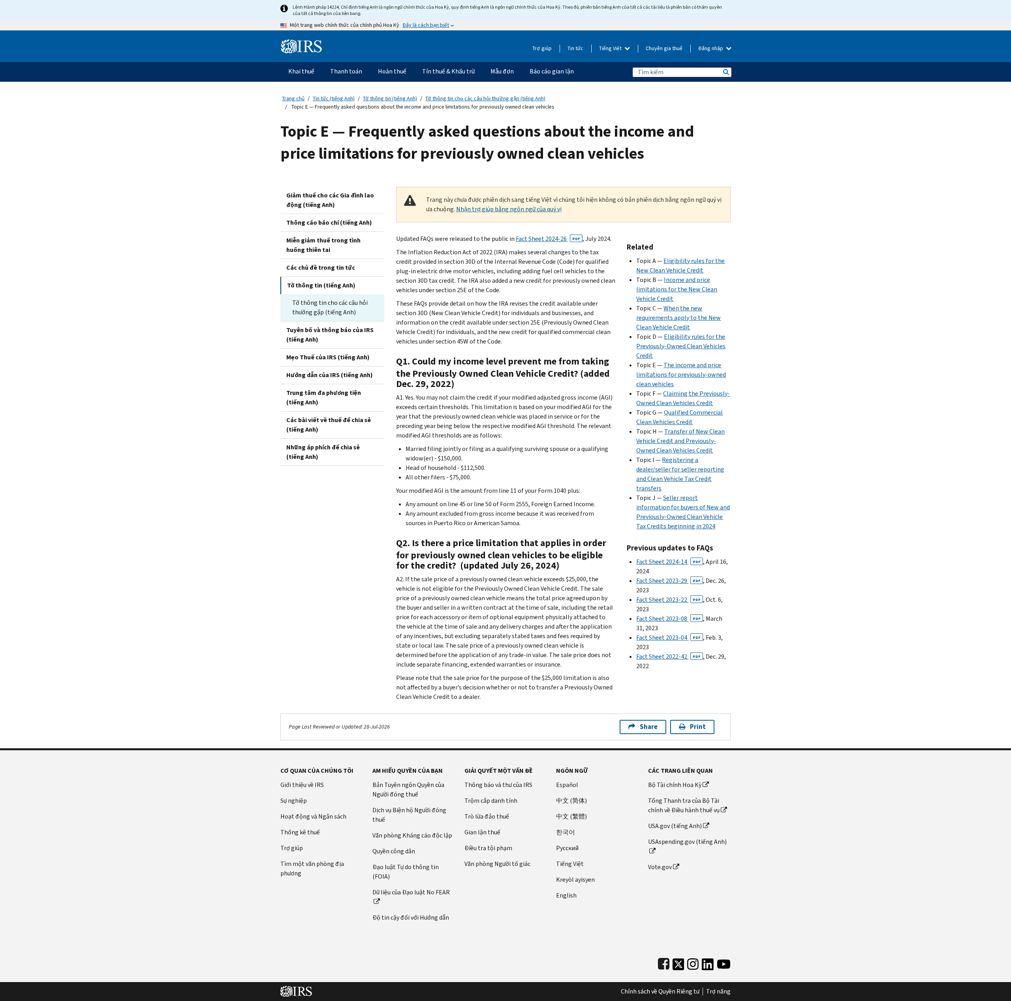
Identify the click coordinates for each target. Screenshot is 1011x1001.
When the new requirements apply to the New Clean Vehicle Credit (678, 317)
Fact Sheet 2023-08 (668, 618)
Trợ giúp (542, 48)
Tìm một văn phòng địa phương (312, 868)
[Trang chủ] (301, 43)
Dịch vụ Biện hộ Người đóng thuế (409, 815)
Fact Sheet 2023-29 (668, 581)
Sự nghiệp (293, 800)
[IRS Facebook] (663, 962)
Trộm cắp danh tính (490, 800)
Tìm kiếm (725, 72)
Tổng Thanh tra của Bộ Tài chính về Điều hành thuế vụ (684, 805)
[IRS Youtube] (724, 962)
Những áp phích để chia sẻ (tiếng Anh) (323, 452)
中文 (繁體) (571, 816)
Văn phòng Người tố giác (497, 864)
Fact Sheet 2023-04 (668, 637)
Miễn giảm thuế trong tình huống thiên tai (323, 245)
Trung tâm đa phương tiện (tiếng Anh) (323, 397)
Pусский (567, 848)
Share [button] (649, 726)
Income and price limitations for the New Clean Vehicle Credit (676, 289)
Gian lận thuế (482, 832)
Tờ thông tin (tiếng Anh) (390, 98)
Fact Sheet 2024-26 (548, 239)
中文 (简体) (571, 800)
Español (567, 785)
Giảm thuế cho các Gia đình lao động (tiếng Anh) (330, 200)
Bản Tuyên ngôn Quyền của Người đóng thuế (408, 789)
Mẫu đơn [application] (502, 71)
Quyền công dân (393, 851)
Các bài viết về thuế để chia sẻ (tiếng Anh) (328, 425)
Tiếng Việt (611, 48)
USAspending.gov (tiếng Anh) (687, 842)
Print (698, 726)
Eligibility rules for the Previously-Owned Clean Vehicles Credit (680, 346)
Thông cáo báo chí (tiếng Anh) (329, 222)
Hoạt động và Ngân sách (313, 816)
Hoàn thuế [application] (392, 71)
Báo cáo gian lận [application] (552, 71)
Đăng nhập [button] (711, 48)
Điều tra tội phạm (488, 848)
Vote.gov (660, 867)
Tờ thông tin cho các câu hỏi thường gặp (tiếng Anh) (485, 98)
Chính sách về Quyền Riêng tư (660, 991)
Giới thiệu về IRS (302, 785)
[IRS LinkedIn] (708, 962)
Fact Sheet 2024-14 (668, 562)
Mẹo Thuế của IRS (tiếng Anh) (328, 357)
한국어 (565, 832)
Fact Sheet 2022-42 (668, 656)
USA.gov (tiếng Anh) (675, 826)
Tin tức (575, 48)
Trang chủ (293, 98)
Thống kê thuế (300, 832)
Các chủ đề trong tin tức (320, 267)
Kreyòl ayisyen (575, 879)
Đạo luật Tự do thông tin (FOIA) (405, 872)
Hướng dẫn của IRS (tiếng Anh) (329, 375)
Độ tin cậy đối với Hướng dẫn (410, 917)
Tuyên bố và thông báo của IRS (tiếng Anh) (330, 335)
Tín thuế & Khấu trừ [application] (448, 71)
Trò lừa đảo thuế (486, 816)
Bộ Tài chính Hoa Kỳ (674, 785)
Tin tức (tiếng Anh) (334, 98)
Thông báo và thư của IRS (498, 785)
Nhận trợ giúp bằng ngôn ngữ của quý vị (509, 209)
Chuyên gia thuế (664, 48)
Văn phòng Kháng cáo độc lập (412, 835)
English (566, 895)
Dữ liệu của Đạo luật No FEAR (411, 892)
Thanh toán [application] (346, 71)
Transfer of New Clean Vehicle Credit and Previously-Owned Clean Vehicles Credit (680, 440)
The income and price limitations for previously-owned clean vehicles (681, 374)
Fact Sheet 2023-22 (668, 599)
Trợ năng (718, 991)
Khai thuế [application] (301, 71)
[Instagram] (693, 962)
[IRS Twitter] (678, 962)
